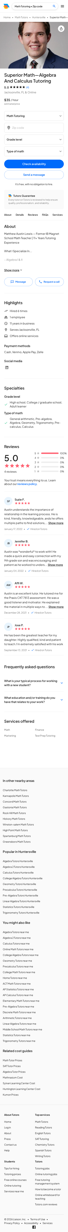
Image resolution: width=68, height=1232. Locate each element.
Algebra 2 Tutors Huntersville (19, 866)
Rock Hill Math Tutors (14, 813)
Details (20, 214)
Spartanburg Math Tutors (17, 835)
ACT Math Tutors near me (17, 983)
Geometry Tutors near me (17, 960)
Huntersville (39, 17)
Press (7, 1138)
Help (7, 1150)
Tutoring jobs (42, 1168)
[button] (34, 683)
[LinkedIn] (6, 367)
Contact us (10, 1144)
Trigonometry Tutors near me (19, 1040)
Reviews (33, 214)
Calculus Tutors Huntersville (18, 872)
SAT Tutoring (42, 1138)
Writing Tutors (42, 1156)
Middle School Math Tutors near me (22, 1029)
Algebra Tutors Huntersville (18, 861)
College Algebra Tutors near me (21, 954)
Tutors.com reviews (46, 1204)
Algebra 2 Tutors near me (17, 937)
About (8, 214)
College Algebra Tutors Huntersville (23, 878)
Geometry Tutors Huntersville (19, 883)
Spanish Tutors (43, 1150)
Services (57, 214)
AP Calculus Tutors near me (18, 995)
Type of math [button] (15, 151)
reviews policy (27, 484)
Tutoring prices (12, 1174)
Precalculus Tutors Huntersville (20, 889)
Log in (7, 1127)
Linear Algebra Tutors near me (19, 1023)
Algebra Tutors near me (16, 932)
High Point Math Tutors (15, 830)
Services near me (14, 1191)
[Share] (61, 28)
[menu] (6, 6)
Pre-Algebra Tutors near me (18, 1006)
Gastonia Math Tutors (15, 807)
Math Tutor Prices (12, 1060)
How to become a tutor (48, 1189)
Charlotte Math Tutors (15, 790)
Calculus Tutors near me (16, 943)
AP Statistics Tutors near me (18, 989)
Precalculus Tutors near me (18, 966)
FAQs (45, 214)
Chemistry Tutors (44, 1144)
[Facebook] (34, 1227)
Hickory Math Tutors (14, 818)
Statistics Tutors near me (16, 1035)
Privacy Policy (12, 1223)
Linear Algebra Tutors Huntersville (21, 901)
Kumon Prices (10, 1094)
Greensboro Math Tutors (17, 841)
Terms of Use (37, 1219)
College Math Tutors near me (19, 972)
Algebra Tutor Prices (14, 1071)
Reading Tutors (43, 1127)
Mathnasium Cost (13, 1077)
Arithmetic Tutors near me (17, 1017)
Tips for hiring (11, 1168)
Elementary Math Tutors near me (21, 1000)
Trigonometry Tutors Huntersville (21, 912)
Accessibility (31, 1223)
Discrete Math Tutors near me (19, 1012)
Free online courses (15, 1179)
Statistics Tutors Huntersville (18, 906)
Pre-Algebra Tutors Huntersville (20, 895)
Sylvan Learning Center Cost (19, 1083)
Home (7, 17)
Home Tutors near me (15, 977)
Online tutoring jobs (46, 1174)
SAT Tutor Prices (12, 1066)
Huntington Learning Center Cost (21, 1088)
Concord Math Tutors (15, 801)
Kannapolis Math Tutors (16, 795)
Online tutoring (12, 1185)
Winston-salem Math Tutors (18, 824)
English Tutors (43, 1133)
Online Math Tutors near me (18, 949)
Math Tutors (21, 17)
